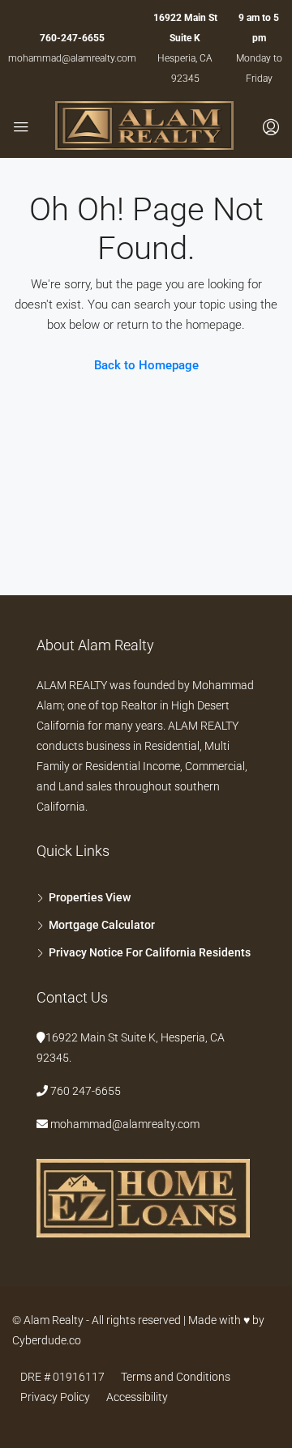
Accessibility (137, 1397)
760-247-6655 (72, 38)
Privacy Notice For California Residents (150, 952)
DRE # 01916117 (62, 1376)
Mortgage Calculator (102, 924)
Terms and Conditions (175, 1376)
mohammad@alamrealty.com (72, 58)
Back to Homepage (146, 365)
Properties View (90, 897)
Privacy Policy (55, 1397)
